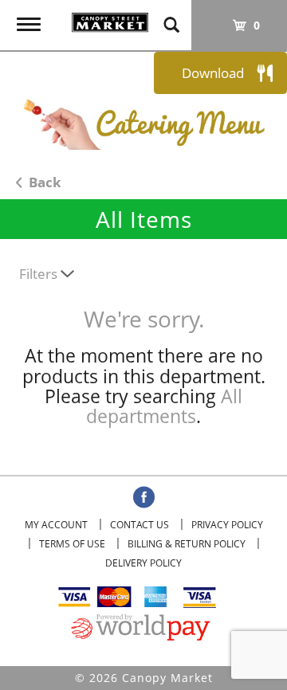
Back (43, 182)
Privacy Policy (227, 524)
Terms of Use (72, 544)
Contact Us (139, 524)
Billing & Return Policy (187, 544)
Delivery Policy (143, 563)
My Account (56, 524)
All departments (164, 406)
